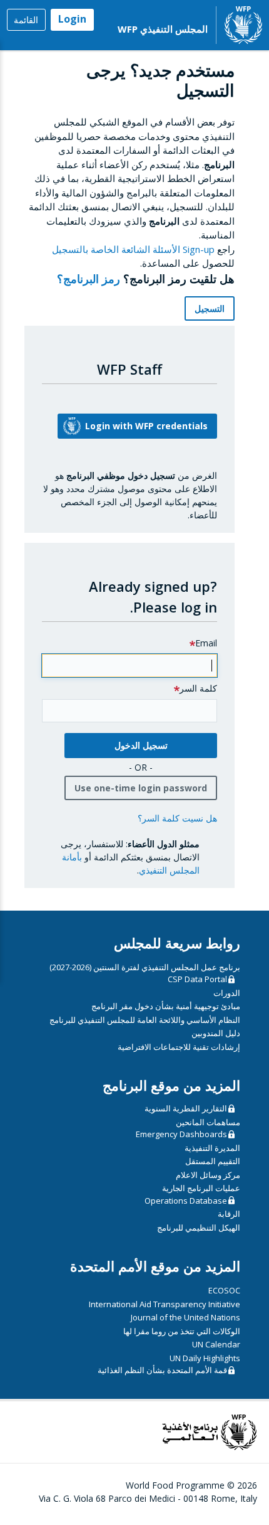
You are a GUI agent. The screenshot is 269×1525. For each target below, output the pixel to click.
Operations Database (186, 1200)
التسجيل (210, 308)
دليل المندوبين (215, 1033)
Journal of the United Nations (185, 1317)
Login (72, 19)
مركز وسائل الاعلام (208, 1174)
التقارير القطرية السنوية (186, 1108)
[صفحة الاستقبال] (243, 25)
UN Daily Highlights (205, 1358)
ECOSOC (224, 1290)
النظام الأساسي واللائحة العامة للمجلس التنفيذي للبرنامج (144, 1019)
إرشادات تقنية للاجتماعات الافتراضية (179, 1046)
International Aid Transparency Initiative (164, 1304)
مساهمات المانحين (208, 1122)
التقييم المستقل (212, 1161)
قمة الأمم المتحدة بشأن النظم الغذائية (162, 1370)
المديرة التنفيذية (212, 1147)
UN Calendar (216, 1344)
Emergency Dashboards (181, 1134)
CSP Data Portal (197, 979)
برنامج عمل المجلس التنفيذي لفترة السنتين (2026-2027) (144, 967)
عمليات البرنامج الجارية (201, 1188)
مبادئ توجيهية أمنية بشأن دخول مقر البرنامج (165, 1006)
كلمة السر (198, 688)
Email (206, 643)
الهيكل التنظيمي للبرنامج (198, 1227)
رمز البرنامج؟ (87, 278)
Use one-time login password (140, 788)
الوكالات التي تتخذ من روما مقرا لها (181, 1331)
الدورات (226, 992)
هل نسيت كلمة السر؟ (177, 818)
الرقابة (229, 1213)
